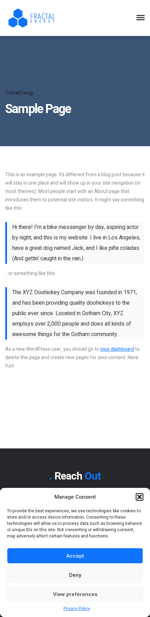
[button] (139, 496)
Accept (75, 556)
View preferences (75, 594)
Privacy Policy (76, 608)
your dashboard (117, 349)
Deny (75, 575)
